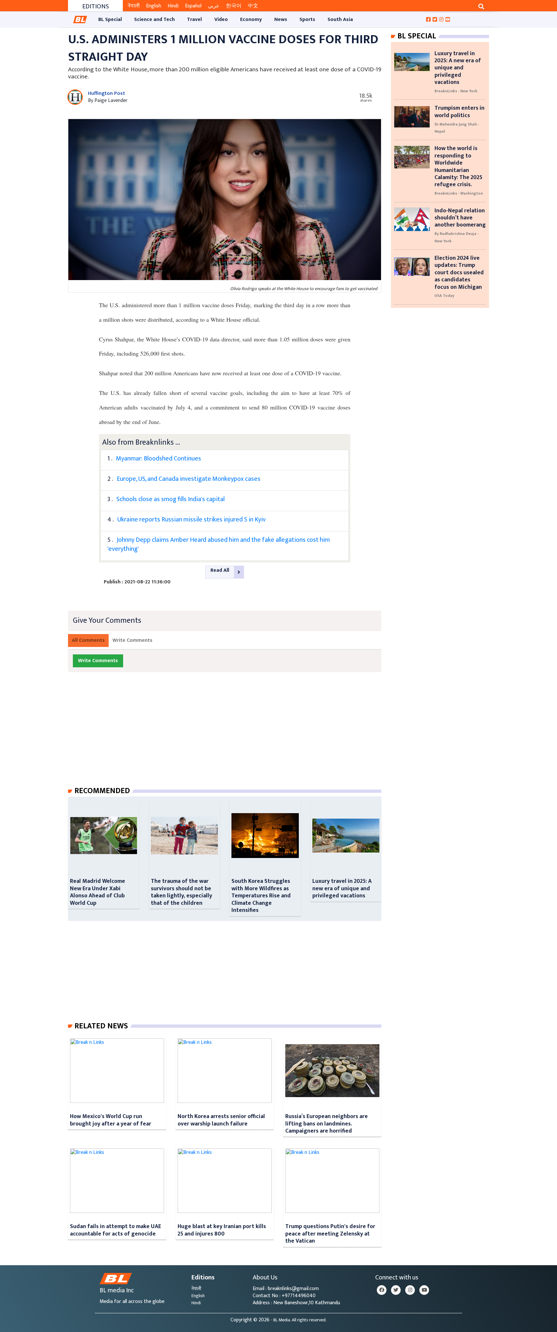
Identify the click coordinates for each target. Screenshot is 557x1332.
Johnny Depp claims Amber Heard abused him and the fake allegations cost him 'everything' (218, 544)
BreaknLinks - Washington (459, 193)
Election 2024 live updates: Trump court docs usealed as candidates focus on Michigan (459, 272)
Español (193, 6)
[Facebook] (381, 1290)
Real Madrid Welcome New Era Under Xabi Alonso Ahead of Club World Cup (97, 891)
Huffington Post (106, 93)
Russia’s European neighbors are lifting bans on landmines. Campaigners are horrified (326, 1123)
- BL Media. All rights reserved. (299, 1320)
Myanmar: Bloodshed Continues (158, 458)
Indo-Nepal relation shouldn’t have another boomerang (460, 218)
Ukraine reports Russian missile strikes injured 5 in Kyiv (191, 519)
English (153, 6)
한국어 (233, 6)
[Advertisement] (229, 736)
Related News (101, 1026)
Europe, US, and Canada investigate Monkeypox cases (188, 478)
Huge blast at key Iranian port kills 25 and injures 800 (222, 1230)
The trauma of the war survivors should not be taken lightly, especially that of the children (181, 891)
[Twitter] (396, 1290)
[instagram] (410, 1290)
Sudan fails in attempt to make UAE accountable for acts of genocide (115, 1230)
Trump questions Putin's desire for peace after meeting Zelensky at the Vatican (330, 1234)
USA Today (444, 295)
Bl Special (416, 36)
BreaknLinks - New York (456, 91)
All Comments (88, 640)
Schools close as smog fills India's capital (170, 499)
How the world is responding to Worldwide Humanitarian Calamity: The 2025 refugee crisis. (458, 166)
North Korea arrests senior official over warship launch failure (221, 1120)
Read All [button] (219, 570)
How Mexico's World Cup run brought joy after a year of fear (110, 1120)
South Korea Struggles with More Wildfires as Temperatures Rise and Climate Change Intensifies (261, 895)
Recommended (102, 790)
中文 (253, 6)
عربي (214, 6)
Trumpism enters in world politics (459, 111)
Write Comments (132, 640)
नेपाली (134, 6)
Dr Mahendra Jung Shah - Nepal (457, 128)
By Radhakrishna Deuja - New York (457, 237)
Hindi (173, 6)
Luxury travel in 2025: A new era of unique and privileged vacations (342, 888)
